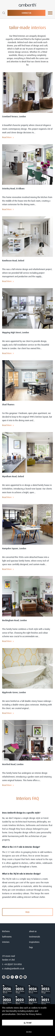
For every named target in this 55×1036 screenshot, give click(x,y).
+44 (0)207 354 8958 (13, 964)
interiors (5, 942)
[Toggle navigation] (50, 13)
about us (33, 931)
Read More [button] (7, 137)
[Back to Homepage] (8, 989)
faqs (31, 947)
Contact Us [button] (26, 13)
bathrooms (7, 936)
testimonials (34, 936)
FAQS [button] (27, 912)
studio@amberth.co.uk (14, 968)
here (23, 1014)
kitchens (6, 931)
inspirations (34, 942)
